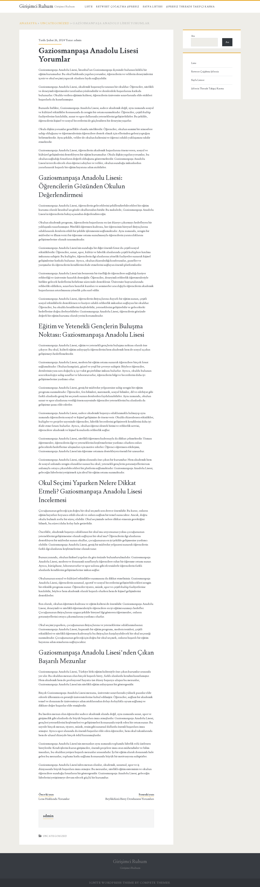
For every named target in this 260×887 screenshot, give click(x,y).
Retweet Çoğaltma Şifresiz (117, 6)
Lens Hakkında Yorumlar (54, 799)
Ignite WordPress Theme (111, 883)
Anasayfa (28, 23)
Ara (193, 36)
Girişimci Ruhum (36, 6)
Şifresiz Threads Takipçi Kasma (190, 6)
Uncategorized (55, 23)
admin (77, 40)
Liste (89, 6)
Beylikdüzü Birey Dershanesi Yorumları (129, 799)
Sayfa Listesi (153, 6)
